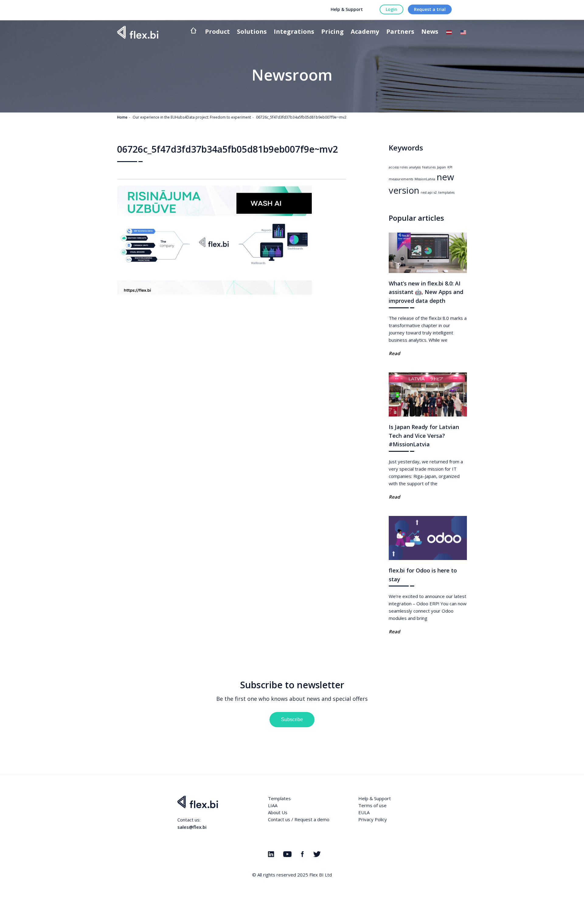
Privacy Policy (372, 819)
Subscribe (292, 719)
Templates (279, 798)
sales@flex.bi (192, 827)
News (429, 32)
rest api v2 (429, 192)
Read (394, 353)
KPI (449, 167)
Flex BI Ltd (320, 875)
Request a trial (430, 9)
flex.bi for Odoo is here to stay (423, 575)
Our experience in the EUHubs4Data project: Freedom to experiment (192, 117)
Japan (441, 167)
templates (446, 192)
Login (391, 9)
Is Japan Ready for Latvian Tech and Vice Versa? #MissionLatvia (424, 435)
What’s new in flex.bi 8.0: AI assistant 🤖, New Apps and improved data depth (426, 292)
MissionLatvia (425, 179)
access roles (398, 167)
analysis (415, 167)
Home (122, 117)
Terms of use (372, 805)
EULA (364, 812)
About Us (277, 812)
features (429, 167)
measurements (401, 179)
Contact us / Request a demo (298, 819)
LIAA (272, 805)
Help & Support (347, 9)
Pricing (332, 32)
